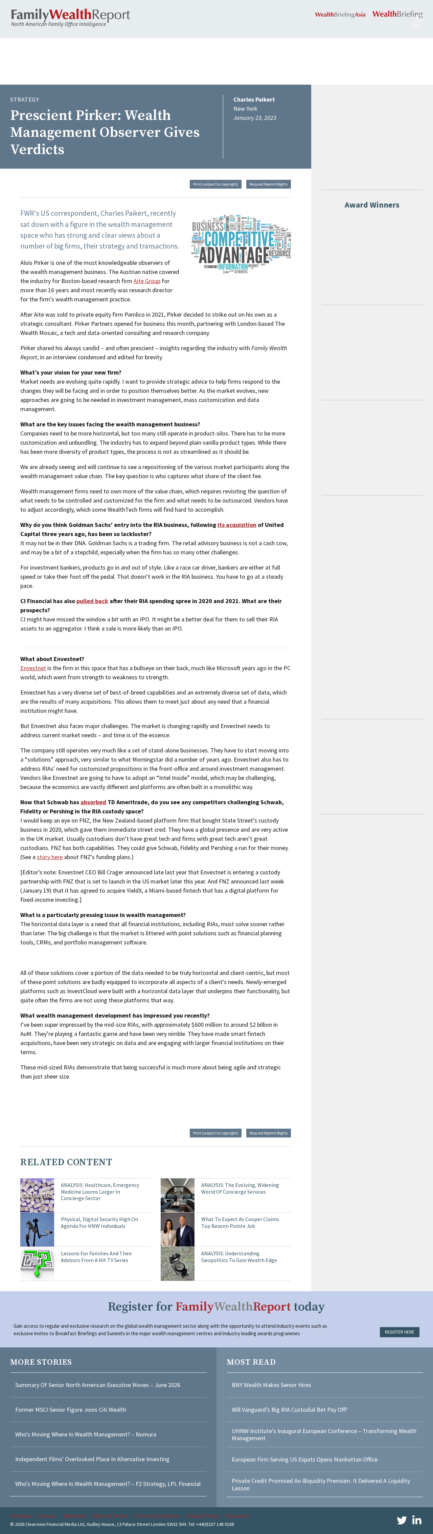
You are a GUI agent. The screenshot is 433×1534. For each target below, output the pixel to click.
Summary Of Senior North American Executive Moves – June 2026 (97, 1385)
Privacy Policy (202, 1515)
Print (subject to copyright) (215, 184)
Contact (47, 1515)
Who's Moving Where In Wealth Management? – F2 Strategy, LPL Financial (108, 1484)
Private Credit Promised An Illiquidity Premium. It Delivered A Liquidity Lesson (321, 1484)
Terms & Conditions (157, 1515)
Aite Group (147, 281)
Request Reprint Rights (269, 184)
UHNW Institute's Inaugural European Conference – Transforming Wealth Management (324, 1434)
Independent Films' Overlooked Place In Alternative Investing (92, 1459)
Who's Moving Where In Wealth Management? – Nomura (85, 1434)
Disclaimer (237, 1515)
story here (50, 857)
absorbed (93, 802)
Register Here (399, 1332)
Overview (20, 1515)
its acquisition (237, 525)
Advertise (74, 1515)
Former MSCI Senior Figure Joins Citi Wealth (70, 1409)
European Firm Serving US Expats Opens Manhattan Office (305, 1459)
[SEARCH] (420, 18)
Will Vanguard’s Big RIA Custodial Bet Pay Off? (289, 1409)
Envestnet (33, 668)
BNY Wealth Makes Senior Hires (271, 1385)
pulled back (92, 601)
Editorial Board (109, 1515)
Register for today (216, 1307)
